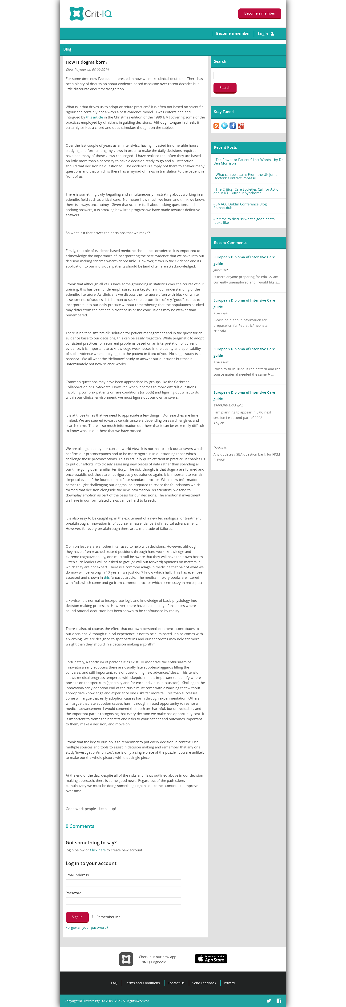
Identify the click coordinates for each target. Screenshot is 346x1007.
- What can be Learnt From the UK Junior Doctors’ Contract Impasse (246, 176)
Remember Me (96, 916)
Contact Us (176, 983)
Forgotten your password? (87, 927)
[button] (77, 917)
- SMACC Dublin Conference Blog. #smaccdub (240, 206)
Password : (74, 892)
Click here (98, 850)
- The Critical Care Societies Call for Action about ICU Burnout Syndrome (247, 191)
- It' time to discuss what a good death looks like (244, 220)
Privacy (229, 983)
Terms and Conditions (142, 983)
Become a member (233, 33)
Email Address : (78, 875)
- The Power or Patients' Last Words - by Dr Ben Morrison (248, 161)
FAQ (114, 983)
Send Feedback (204, 983)
